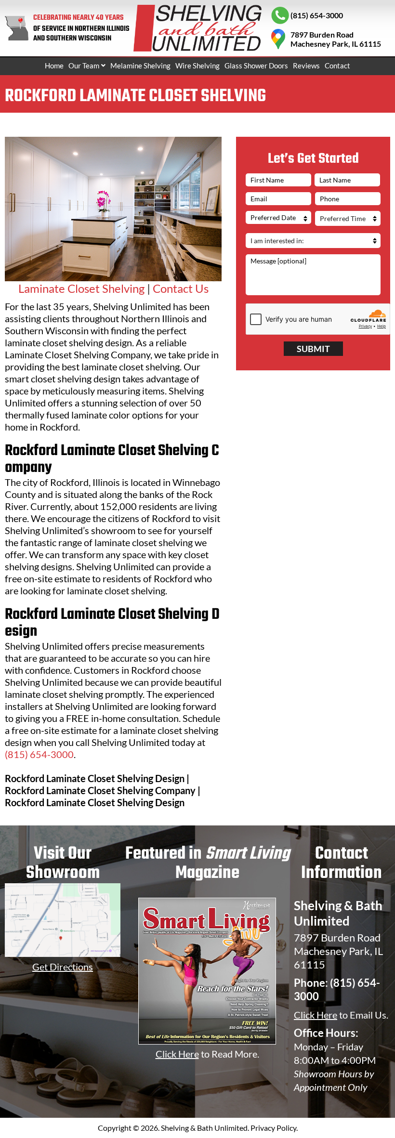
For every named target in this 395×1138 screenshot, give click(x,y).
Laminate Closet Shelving (81, 288)
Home (54, 65)
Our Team (83, 65)
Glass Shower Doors (256, 65)
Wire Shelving (197, 65)
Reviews (306, 65)
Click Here (315, 1014)
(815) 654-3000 (39, 754)
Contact (337, 65)
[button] (87, 65)
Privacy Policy (273, 1127)
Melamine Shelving (140, 65)
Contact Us (181, 288)
